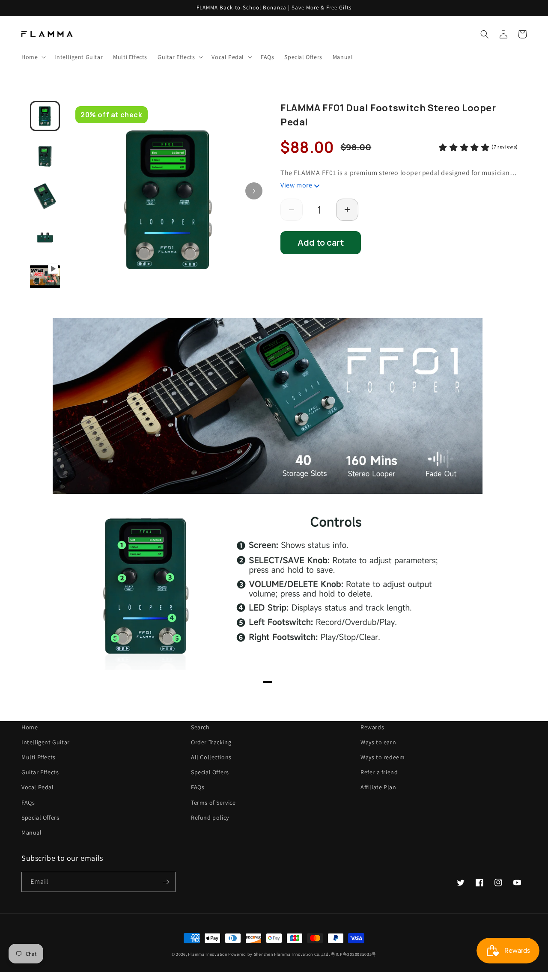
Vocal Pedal (37, 787)
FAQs (28, 802)
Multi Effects (38, 757)
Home (29, 727)
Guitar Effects (40, 772)
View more (296, 185)
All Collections (211, 757)
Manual (31, 832)
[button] (32, 57)
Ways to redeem (382, 757)
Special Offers (40, 817)
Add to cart (321, 242)
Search (200, 727)
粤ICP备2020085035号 (353, 954)
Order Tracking (211, 742)
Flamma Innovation (208, 954)
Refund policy (210, 817)
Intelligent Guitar (45, 742)
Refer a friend (379, 772)
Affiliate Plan (378, 787)
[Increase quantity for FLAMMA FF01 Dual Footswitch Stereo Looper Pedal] (347, 210)
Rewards (372, 727)
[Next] (253, 190)
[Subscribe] (165, 882)
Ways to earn (378, 742)
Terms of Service (213, 802)
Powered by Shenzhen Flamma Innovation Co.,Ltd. (279, 954)
